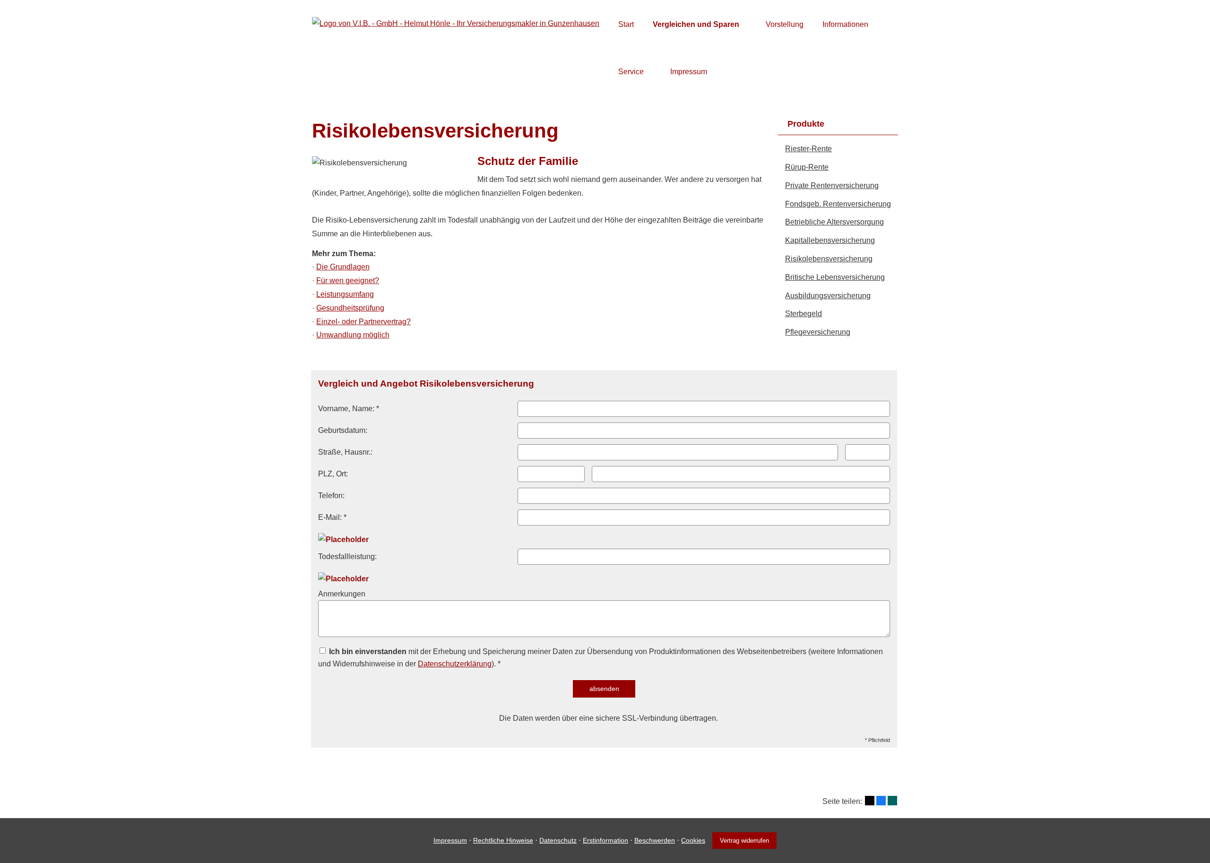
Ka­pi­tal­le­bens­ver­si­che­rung (830, 240)
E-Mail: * (332, 517)
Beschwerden (654, 840)
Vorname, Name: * (348, 409)
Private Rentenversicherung (832, 185)
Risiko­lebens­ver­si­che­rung (829, 259)
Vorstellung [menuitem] (785, 24)
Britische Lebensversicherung (835, 277)
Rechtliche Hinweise (503, 840)
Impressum (450, 840)
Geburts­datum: (342, 430)
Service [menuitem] (631, 72)
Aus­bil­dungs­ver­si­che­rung (828, 296)
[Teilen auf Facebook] (881, 800)
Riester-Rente (808, 149)
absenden (604, 688)
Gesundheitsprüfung (350, 308)
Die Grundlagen (343, 267)
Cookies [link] (693, 840)
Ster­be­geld (803, 314)
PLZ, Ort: (333, 474)
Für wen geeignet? (347, 280)
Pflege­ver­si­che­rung (817, 332)
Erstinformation (605, 840)
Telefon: (331, 496)
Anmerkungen (341, 594)
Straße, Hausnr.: (345, 452)
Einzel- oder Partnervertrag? (363, 322)
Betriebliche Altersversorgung (834, 222)
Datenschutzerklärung (455, 664)
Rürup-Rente (807, 167)
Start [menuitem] (626, 24)
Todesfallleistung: (347, 556)
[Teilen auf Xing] (892, 800)
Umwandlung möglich (352, 335)
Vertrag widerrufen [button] (744, 840)
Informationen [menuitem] (845, 24)
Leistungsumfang (345, 294)
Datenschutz (558, 840)
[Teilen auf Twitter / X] (869, 800)
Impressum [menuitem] (688, 72)
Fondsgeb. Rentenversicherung (838, 204)
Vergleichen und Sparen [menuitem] (696, 24)
